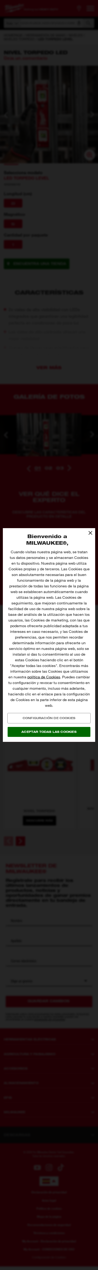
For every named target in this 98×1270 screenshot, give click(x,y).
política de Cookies (43, 677)
